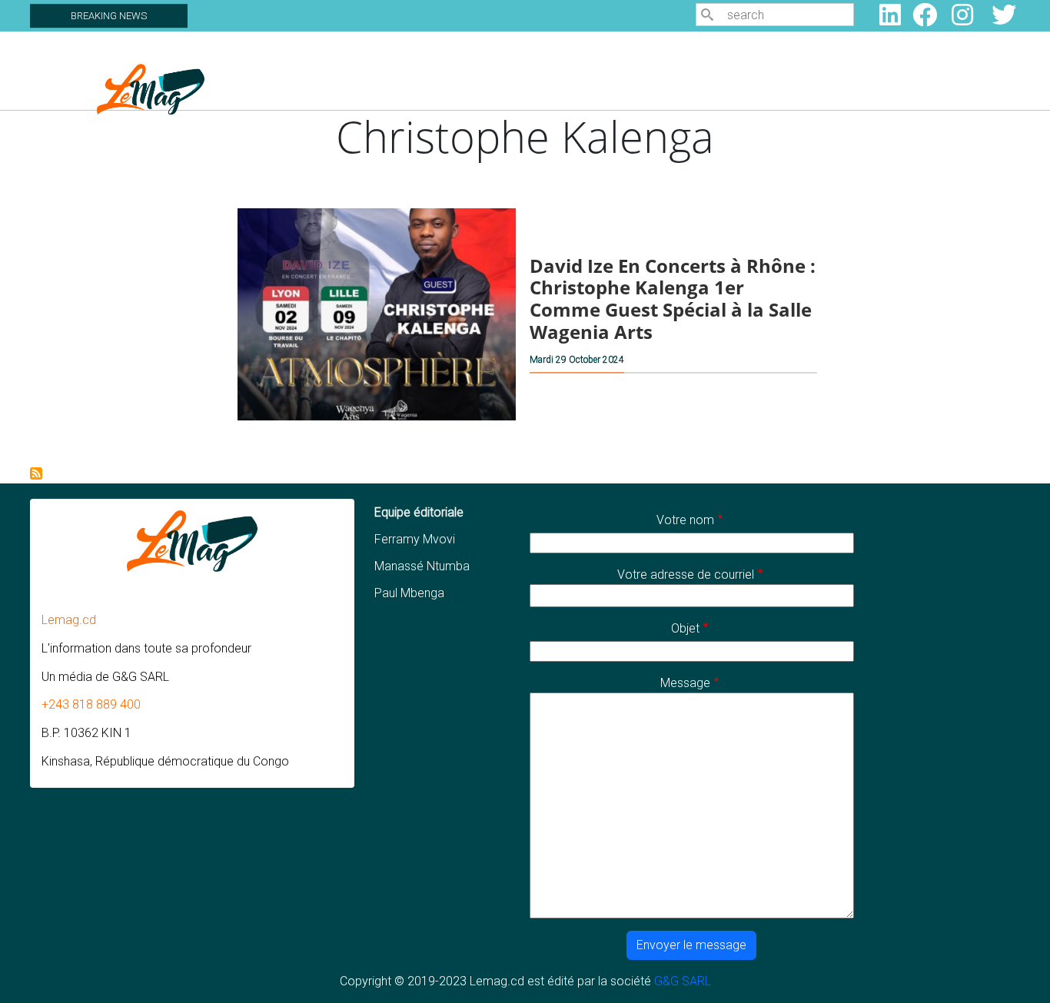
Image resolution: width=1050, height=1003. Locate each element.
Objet (685, 628)
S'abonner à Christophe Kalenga (36, 473)
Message (685, 683)
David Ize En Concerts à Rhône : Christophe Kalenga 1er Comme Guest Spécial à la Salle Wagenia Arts (673, 298)
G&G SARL (682, 981)
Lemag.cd (69, 620)
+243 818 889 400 (91, 704)
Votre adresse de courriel (685, 574)
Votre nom (685, 520)
